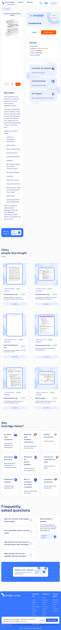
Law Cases (45, 606)
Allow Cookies (51, 620)
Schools (20, 2)
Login (53, 3)
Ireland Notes (35, 624)
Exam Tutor (10, 4)
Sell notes (30, 2)
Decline (42, 620)
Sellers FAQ (56, 600)
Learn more (23, 621)
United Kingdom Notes (34, 602)
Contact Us (55, 602)
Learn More (15, 304)
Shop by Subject (10, 2)
